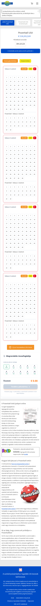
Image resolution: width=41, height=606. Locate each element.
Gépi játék (24, 69)
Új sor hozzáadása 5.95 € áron (22, 347)
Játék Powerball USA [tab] (7, 23)
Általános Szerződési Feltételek (16, 601)
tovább (26, 454)
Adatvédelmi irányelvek (23, 598)
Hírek (12, 598)
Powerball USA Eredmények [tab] (23, 23)
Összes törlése (25, 61)
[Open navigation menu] (37, 3)
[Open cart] (32, 3)
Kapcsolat (31, 601)
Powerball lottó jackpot (9, 509)
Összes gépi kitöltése (10, 61)
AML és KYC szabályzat (20, 604)
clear (30, 69)
